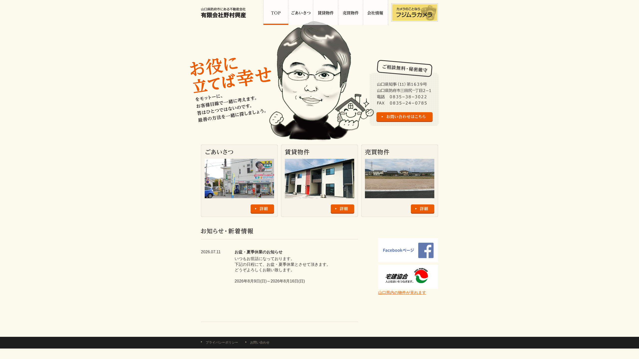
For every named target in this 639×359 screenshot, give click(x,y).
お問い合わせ (260, 342)
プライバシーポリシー (222, 342)
